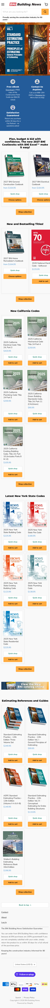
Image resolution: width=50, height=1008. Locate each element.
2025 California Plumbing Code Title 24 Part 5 (12, 395)
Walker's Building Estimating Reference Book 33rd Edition (11, 863)
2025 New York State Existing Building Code (10, 586)
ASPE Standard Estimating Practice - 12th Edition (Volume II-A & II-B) (12, 799)
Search (18, 997)
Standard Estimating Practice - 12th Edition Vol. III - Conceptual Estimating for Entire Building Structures (37, 802)
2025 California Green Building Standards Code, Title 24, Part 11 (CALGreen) (35, 398)
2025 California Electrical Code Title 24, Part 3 (12, 345)
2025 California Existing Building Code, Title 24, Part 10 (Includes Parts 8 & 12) (12, 453)
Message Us (40, 95)
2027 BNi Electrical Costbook (40, 183)
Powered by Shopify (25, 1003)
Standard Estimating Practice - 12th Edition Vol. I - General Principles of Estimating (37, 739)
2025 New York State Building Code (12, 531)
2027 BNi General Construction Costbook (13, 183)
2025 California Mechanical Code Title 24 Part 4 (35, 341)
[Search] (45, 12)
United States (24, 964)
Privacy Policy (29, 997)
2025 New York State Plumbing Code (35, 586)
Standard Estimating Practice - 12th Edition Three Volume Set (12, 738)
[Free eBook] (13, 90)
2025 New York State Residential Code (11, 641)
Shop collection (25, 212)
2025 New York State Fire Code (35, 531)
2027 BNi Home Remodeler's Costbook (13, 259)
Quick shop (14, 194)
